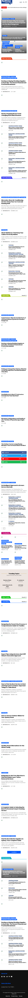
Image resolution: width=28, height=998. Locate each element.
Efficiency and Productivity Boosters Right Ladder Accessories (17, 898)
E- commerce (6, 43)
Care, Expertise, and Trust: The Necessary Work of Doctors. (6, 562)
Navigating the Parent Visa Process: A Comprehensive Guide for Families (14, 625)
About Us (8, 996)
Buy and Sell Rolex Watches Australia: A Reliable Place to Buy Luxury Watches (17, 500)
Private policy (14, 996)
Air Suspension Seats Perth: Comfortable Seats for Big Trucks (17, 273)
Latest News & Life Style (6, 45)
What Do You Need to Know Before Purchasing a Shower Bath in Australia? (17, 145)
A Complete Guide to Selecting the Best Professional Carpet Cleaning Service (13, 808)
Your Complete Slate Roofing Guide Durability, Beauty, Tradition (17, 281)
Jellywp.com (14, 993)
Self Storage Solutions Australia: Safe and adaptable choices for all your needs (17, 516)
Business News (6, 18)
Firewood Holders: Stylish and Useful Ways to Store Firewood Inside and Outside (18, 171)
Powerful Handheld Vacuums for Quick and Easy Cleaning (16, 247)
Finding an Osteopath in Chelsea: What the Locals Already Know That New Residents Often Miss (13, 370)
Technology (23, 197)
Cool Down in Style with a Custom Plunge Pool (17, 523)
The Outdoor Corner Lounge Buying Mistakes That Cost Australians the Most (13, 444)
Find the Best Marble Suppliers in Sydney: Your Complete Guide (20, 562)
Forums (20, 996)
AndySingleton (7, 26)
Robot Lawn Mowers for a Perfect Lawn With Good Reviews (17, 289)
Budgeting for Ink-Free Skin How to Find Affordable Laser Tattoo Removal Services (13, 777)
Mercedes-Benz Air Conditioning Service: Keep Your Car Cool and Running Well (12, 201)
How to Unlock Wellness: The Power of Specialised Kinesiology (21, 547)
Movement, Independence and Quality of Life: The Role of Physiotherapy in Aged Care (13, 420)
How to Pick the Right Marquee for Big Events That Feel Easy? (17, 162)
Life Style (12, 18)
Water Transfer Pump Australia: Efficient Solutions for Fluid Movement (16, 265)
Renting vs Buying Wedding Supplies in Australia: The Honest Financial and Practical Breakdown (13, 82)
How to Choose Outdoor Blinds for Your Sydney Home (12, 716)
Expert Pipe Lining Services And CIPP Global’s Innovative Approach (13, 655)
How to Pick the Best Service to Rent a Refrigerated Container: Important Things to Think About (13, 685)
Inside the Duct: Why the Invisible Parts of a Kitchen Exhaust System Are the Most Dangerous (13, 319)
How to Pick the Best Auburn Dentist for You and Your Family (18, 890)
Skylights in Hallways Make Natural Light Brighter (17, 153)
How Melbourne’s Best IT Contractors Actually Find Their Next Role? (12, 395)
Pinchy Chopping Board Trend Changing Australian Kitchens (11, 114)
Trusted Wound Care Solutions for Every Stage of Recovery (17, 883)
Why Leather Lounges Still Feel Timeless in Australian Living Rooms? (16, 128)
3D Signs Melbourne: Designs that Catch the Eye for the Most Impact (17, 256)
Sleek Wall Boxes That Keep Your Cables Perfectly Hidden (12, 233)
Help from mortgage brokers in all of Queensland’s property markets (18, 137)
